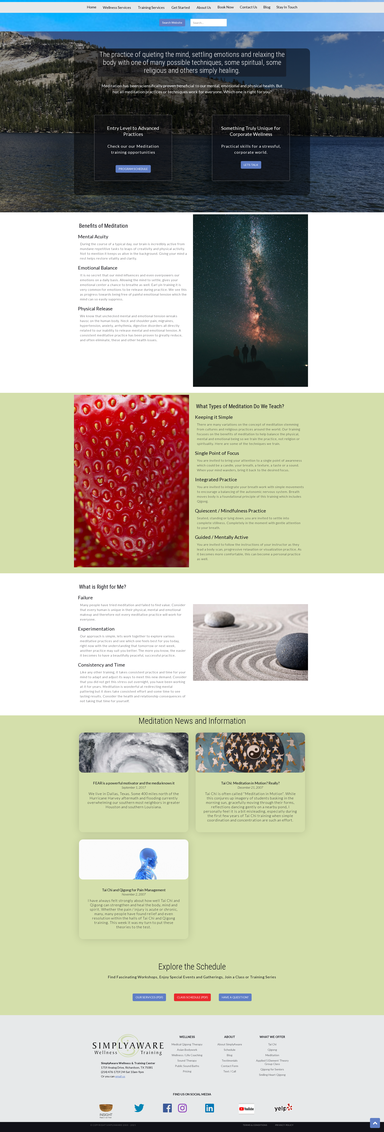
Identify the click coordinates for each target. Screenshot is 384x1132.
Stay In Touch (286, 7)
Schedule (229, 1049)
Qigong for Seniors (272, 1069)
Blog (266, 7)
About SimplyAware (229, 1044)
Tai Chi (272, 1044)
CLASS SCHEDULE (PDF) (192, 997)
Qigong (272, 1049)
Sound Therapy (187, 1060)
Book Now (225, 7)
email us (120, 1076)
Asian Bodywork (187, 1049)
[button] (117, 7)
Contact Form (229, 1066)
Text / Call (229, 1071)
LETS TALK (251, 164)
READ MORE (133, 758)
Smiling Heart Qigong (272, 1074)
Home (91, 7)
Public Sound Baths (187, 1066)
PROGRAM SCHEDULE (133, 168)
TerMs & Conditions (255, 1125)
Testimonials (230, 1060)
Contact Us (248, 7)
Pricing (187, 1071)
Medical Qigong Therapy (187, 1044)
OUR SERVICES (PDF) (149, 997)
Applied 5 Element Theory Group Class (272, 1062)
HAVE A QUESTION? (235, 997)
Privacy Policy (284, 1125)
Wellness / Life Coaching (187, 1055)
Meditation (272, 1055)
